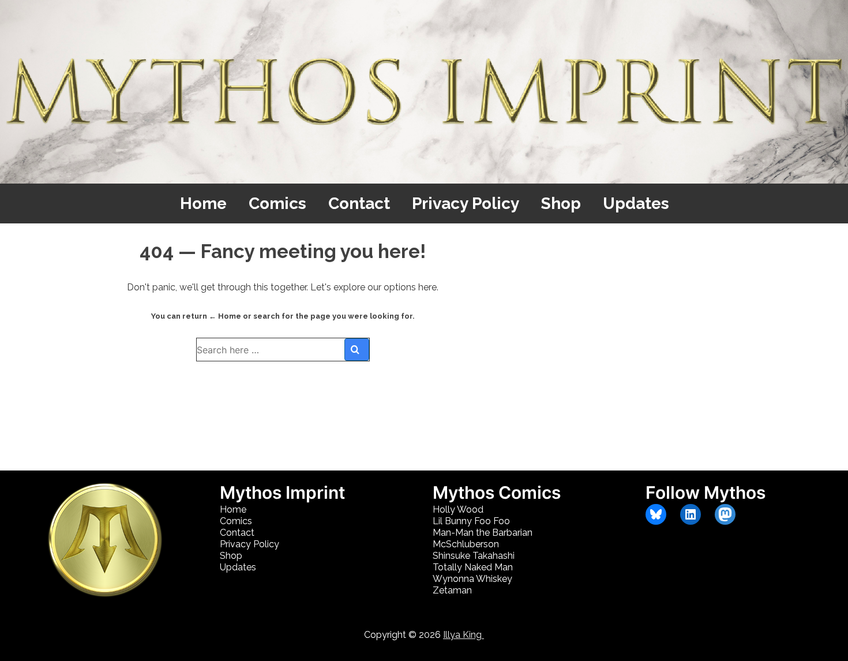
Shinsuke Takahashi (474, 555)
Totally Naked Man (473, 567)
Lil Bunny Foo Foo (471, 521)
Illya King (463, 634)
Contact (359, 203)
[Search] (356, 349)
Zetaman (452, 590)
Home (203, 203)
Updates (636, 203)
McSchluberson (466, 544)
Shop (561, 203)
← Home (225, 316)
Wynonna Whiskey (472, 578)
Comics (277, 203)
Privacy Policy (465, 203)
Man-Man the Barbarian (482, 532)
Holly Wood (458, 509)
